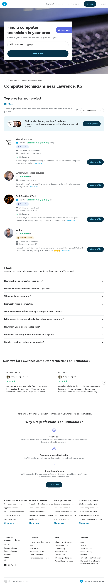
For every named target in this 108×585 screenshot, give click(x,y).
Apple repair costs (11, 508)
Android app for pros (64, 561)
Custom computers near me (65, 512)
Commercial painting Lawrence (41, 515)
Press (6, 557)
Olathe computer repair (88, 504)
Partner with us (10, 548)
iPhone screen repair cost (14, 512)
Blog (6, 560)
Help (82, 542)
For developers (10, 551)
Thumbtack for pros (63, 542)
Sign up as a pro (62, 545)
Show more (9, 523)
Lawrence (23, 80)
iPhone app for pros (63, 558)
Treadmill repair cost (12, 515)
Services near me (37, 551)
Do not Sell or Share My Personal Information (90, 562)
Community (60, 548)
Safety (83, 545)
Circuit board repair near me (65, 515)
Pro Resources (61, 551)
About (6, 545)
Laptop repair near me (62, 508)
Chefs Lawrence (35, 519)
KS (16, 80)
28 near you (64, 30)
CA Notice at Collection (90, 558)
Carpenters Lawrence (37, 512)
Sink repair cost (10, 519)
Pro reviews (60, 555)
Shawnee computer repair (89, 515)
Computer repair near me (63, 504)
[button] (20, 142)
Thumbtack (8, 80)
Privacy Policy (86, 551)
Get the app (35, 548)
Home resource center (39, 558)
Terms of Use (86, 548)
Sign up (33, 545)
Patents (83, 555)
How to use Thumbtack (40, 542)
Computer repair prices (13, 504)
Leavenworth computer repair (90, 519)
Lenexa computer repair (88, 512)
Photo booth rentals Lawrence (41, 504)
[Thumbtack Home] (4, 4)
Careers (7, 554)
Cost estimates (36, 555)
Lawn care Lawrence (37, 508)
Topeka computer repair (88, 508)
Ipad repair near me (61, 519)
